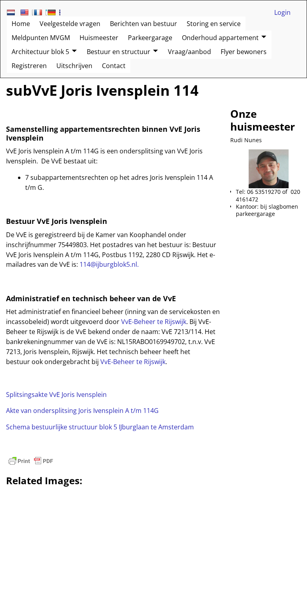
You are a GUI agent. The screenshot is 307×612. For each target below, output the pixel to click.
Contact (114, 65)
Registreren (29, 65)
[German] (54, 12)
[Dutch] (13, 12)
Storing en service (214, 23)
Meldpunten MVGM (41, 37)
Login (282, 12)
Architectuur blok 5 (40, 51)
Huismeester (99, 37)
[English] (26, 12)
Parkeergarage (150, 37)
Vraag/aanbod (189, 51)
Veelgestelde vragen (70, 23)
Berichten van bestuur (143, 23)
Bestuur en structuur (118, 51)
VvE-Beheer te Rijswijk (153, 321)
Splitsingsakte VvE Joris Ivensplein (56, 394)
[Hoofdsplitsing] (39, 161)
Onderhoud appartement (220, 37)
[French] (40, 12)
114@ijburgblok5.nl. (109, 264)
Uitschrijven (74, 65)
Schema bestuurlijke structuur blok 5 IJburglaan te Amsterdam (100, 427)
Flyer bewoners (244, 51)
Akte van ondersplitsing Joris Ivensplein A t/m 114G (82, 410)
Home (21, 23)
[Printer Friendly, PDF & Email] (31, 461)
